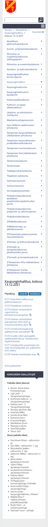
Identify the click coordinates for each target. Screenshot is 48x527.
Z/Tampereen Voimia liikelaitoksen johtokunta (19, 271)
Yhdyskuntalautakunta (18, 216)
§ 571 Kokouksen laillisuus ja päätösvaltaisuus (19, 300)
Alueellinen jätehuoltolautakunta (17, 42)
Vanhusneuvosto (15, 185)
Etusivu (8, 29)
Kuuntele (37, 32)
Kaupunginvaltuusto (17, 87)
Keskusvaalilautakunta (18, 99)
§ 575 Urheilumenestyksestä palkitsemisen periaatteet (19, 330)
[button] (40, 20)
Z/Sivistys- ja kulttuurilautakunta (23, 241)
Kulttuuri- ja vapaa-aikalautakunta (16, 106)
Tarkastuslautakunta (17, 160)
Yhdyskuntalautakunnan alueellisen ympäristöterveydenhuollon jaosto (21, 199)
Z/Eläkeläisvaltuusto (17, 221)
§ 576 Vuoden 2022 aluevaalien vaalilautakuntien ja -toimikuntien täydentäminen (21, 338)
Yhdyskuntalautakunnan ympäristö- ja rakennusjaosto (21, 210)
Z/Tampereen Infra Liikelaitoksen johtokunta (23, 263)
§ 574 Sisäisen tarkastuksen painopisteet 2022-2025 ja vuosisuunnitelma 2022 (18, 322)
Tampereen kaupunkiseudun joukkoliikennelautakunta (21, 142)
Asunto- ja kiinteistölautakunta (22, 48)
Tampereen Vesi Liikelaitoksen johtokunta (22, 154)
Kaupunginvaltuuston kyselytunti (18, 93)
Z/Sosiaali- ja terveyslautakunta (22, 257)
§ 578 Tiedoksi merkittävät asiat (20, 354)
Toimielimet (21, 29)
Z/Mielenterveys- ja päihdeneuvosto (16, 228)
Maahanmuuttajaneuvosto (20, 120)
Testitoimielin (13, 165)
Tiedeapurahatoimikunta (19, 170)
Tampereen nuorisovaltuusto (21, 148)
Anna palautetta (13, 365)
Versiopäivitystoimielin (18, 190)
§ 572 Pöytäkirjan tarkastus (18, 305)
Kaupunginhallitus (14, 32)
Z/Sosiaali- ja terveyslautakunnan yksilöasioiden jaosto (17, 249)
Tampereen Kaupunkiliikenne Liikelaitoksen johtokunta (21, 134)
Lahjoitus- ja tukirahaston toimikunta (19, 114)
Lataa (22, 294)
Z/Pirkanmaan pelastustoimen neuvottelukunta (22, 235)
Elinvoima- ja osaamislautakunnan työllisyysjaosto (17, 56)
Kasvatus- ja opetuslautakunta (22, 69)
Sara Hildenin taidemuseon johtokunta (20, 126)
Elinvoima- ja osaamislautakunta (23, 64)
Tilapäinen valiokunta (17, 175)
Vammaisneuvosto (16, 180)
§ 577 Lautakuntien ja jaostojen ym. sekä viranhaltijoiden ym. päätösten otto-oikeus (22, 348)
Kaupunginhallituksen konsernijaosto (18, 75)
